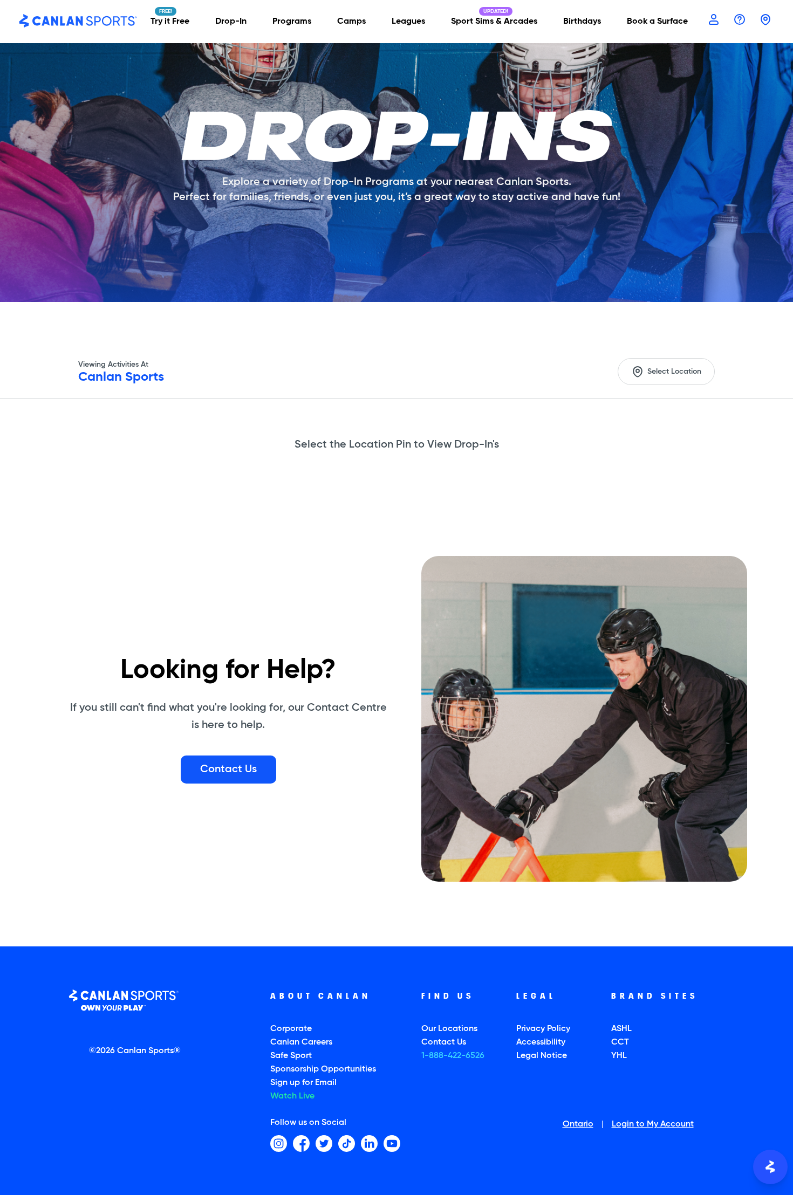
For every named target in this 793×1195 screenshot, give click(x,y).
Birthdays (582, 21)
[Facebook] (301, 1143)
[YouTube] (392, 1143)
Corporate (291, 1029)
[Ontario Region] (765, 20)
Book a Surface (657, 21)
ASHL (621, 1029)
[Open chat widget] (770, 1167)
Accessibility (540, 1042)
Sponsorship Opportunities (323, 1069)
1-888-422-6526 (452, 1056)
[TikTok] (346, 1143)
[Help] (740, 20)
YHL (619, 1056)
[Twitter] (324, 1143)
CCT (620, 1042)
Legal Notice (541, 1056)
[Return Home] (78, 21)
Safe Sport (291, 1056)
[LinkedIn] (369, 1143)
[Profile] (714, 20)
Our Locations (449, 1029)
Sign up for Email (303, 1083)
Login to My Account (653, 1125)
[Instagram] (278, 1143)
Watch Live (292, 1096)
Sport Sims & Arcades (494, 21)
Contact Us (443, 1042)
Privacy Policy (543, 1029)
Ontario (578, 1125)
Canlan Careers (301, 1042)
